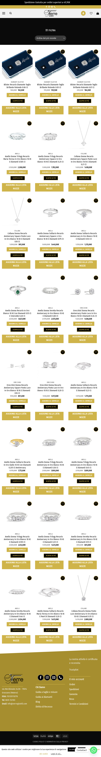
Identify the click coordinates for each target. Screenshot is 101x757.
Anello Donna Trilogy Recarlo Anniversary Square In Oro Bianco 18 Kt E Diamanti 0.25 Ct (50, 159)
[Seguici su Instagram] (49, 7)
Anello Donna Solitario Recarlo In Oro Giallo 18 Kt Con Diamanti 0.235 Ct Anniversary (17, 465)
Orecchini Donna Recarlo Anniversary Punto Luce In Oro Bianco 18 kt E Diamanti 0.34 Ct (84, 313)
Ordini (72, 684)
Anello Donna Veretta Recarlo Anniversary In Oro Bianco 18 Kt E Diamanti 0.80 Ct (50, 313)
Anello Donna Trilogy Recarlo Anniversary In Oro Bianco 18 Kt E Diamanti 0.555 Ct (17, 539)
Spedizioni (74, 689)
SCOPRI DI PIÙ (17, 101)
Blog (38, 701)
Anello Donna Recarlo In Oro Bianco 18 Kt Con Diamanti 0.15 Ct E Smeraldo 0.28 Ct (17, 313)
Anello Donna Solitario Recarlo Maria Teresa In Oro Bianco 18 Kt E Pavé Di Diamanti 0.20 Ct (50, 614)
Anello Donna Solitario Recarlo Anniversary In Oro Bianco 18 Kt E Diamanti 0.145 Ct (83, 236)
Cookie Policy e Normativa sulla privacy (50, 742)
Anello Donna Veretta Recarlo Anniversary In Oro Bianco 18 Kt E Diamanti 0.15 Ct (83, 539)
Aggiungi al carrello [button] (17, 95)
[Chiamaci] (54, 7)
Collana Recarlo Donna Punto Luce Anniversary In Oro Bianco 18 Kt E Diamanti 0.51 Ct (83, 614)
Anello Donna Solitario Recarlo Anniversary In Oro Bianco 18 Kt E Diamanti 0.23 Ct (83, 388)
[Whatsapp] (93, 750)
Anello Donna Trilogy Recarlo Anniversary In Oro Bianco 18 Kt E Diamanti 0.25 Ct (50, 539)
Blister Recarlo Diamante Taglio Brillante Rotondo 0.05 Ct (50, 86)
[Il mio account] (83, 13)
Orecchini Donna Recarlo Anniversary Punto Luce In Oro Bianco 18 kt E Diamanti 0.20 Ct (50, 388)
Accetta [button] (71, 749)
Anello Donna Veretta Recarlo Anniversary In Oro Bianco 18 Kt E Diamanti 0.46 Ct (17, 614)
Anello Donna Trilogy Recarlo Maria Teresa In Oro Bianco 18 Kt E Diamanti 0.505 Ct (17, 159)
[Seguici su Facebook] (46, 7)
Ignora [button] (74, 2)
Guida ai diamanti (44, 697)
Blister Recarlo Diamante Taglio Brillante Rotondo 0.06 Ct (17, 86)
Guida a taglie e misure (46, 692)
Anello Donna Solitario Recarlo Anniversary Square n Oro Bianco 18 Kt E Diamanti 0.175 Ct (50, 236)
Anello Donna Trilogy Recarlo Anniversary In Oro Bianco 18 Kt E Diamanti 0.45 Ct (83, 465)
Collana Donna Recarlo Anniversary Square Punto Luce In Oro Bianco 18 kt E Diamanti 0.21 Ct (83, 160)
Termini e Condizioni (78, 704)
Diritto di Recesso (44, 706)
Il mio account (76, 679)
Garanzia (73, 694)
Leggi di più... (56, 754)
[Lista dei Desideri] (91, 13)
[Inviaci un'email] (52, 7)
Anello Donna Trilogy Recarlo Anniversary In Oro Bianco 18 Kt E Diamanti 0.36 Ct (50, 465)
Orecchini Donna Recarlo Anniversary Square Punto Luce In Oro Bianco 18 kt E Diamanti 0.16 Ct (17, 389)
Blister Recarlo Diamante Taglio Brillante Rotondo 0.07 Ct (83, 86)
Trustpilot (73, 669)
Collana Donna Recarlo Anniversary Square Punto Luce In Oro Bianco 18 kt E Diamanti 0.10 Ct (17, 237)
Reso (72, 699)
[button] (4, 13)
